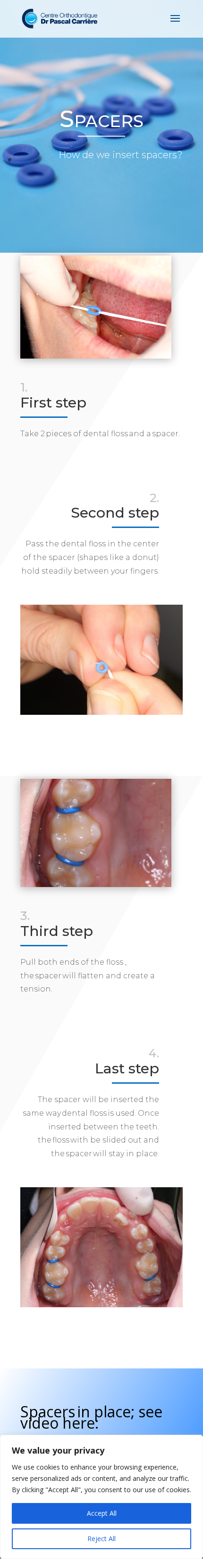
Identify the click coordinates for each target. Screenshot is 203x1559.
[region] (101, 1497)
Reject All (101, 1538)
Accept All (102, 1513)
